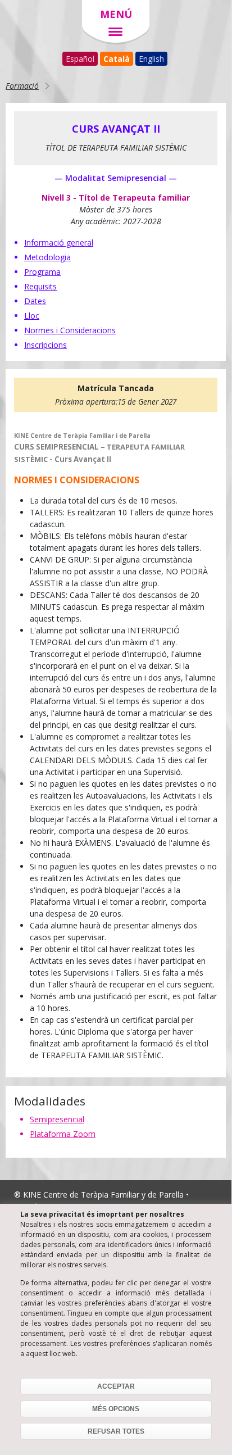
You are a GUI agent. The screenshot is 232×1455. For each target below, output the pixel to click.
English (151, 58)
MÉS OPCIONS (115, 1409)
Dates (35, 301)
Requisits (40, 286)
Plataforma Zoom (62, 1133)
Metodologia (47, 257)
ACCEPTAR (116, 1386)
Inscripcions (45, 344)
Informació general (58, 242)
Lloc (31, 315)
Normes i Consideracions (70, 330)
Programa (42, 271)
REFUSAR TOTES (116, 1431)
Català (116, 58)
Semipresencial (57, 1119)
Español (80, 58)
